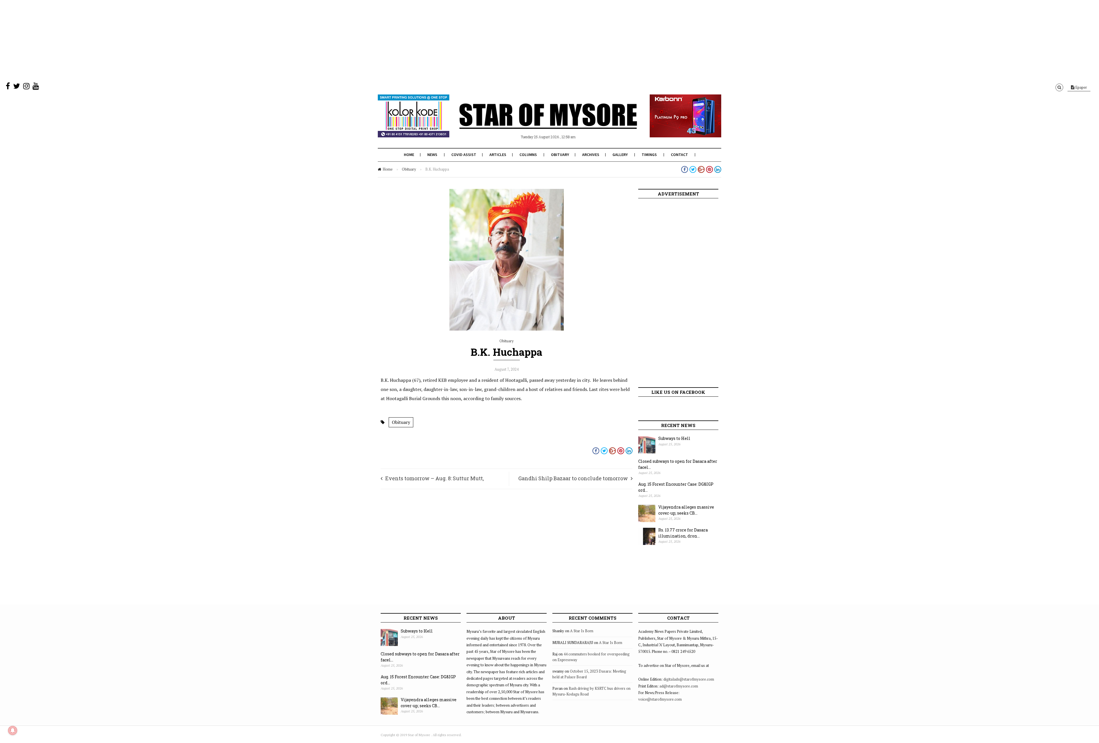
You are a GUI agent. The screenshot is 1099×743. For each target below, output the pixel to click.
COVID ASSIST (463, 154)
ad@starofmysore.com (678, 686)
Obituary (560, 154)
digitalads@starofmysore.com (688, 679)
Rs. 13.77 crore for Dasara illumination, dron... (683, 533)
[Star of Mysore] (535, 122)
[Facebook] (8, 87)
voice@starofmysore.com (660, 699)
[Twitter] (16, 87)
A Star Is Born (581, 630)
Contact (679, 154)
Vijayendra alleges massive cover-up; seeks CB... (686, 510)
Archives (590, 154)
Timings (649, 154)
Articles (497, 154)
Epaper (1080, 87)
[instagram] (26, 87)
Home (409, 154)
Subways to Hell (674, 438)
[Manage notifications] (12, 730)
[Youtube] (36, 87)
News (432, 154)
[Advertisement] (171, 40)
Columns (528, 154)
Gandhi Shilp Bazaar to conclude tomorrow (573, 478)
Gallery (620, 154)
